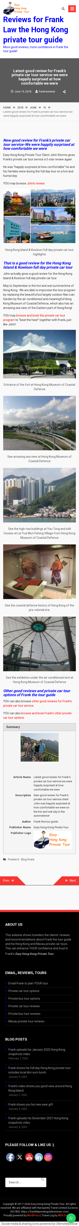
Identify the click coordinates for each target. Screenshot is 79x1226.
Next (73, 880)
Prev (6, 880)
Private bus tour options (24, 998)
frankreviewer (47, 91)
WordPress (33, 1215)
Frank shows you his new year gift (30, 1104)
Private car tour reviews (24, 1006)
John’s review (35, 183)
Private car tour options (23, 991)
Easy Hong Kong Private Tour (34, 953)
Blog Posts (27, 859)
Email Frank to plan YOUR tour (28, 983)
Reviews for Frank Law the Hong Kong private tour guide (35, 29)
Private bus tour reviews (24, 1013)
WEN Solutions (66, 1215)
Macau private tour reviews (26, 1021)
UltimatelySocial (67, 1223)
